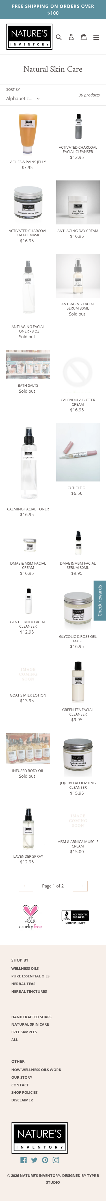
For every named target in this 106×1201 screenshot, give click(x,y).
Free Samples (24, 1031)
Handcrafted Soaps (31, 1016)
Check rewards (100, 600)
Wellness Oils (25, 968)
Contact (20, 1085)
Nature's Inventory (40, 1175)
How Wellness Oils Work (36, 1069)
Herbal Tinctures (29, 991)
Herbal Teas (23, 983)
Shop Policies (24, 1092)
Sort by (13, 89)
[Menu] (96, 36)
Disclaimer (22, 1100)
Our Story (21, 1077)
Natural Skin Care (30, 1024)
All (14, 1039)
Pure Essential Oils (30, 976)
